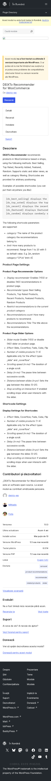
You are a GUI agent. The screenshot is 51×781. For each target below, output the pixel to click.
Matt (6, 721)
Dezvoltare (11, 131)
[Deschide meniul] (46, 4)
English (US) (42, 560)
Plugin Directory (10, 12)
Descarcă (8, 100)
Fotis (10, 514)
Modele (31, 684)
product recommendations (36, 572)
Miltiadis (12, 504)
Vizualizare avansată (13, 590)
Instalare (10, 124)
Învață (6, 693)
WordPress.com (12, 716)
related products (33, 583)
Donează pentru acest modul (17, 652)
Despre (6, 669)
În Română (14, 743)
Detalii (9, 110)
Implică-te (32, 693)
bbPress (8, 726)
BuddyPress (10, 731)
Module (30, 679)
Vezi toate (43, 611)
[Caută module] (31, 31)
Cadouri (32, 707)
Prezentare (32, 669)
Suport (8, 139)
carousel (43, 566)
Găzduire (7, 679)
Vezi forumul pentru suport (16, 632)
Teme (30, 674)
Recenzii (10, 117)
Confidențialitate (11, 684)
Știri (4, 674)
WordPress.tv (11, 707)
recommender (41, 577)
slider (45, 583)
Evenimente (33, 698)
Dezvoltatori (9, 703)
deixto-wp (11, 92)
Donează (33, 703)
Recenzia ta (9, 611)
